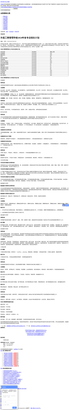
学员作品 (5, 26)
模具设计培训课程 (8, 364)
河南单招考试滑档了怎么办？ (10, 370)
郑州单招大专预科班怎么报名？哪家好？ (13, 379)
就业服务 (5, 27)
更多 (2, 350)
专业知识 (5, 24)
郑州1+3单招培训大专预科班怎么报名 (12, 380)
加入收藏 (7, 1)
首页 (7, 31)
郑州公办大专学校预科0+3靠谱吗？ (11, 376)
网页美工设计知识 (22, 388)
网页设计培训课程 (8, 356)
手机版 (2, 4)
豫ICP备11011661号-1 (36, 408)
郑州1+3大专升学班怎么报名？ (10, 378)
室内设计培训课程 (8, 353)
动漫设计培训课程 (8, 358)
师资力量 (5, 22)
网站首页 (5, 16)
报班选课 (5, 19)
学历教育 (5, 20)
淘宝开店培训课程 (8, 357)
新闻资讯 (5, 23)
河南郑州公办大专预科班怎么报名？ (11, 375)
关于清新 (5, 17)
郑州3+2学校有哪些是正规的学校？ (11, 383)
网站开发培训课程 (9, 365)
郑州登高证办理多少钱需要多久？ (11, 373)
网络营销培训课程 (8, 363)
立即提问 (16, 349)
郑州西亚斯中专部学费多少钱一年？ (11, 382)
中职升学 (17, 31)
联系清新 (5, 29)
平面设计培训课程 (8, 354)
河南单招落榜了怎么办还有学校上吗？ (12, 372)
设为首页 (3, 1)
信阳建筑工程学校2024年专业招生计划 (16, 326)
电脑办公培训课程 (8, 361)
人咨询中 (15, 353)
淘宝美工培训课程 (8, 360)
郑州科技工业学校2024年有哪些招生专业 (40, 326)
